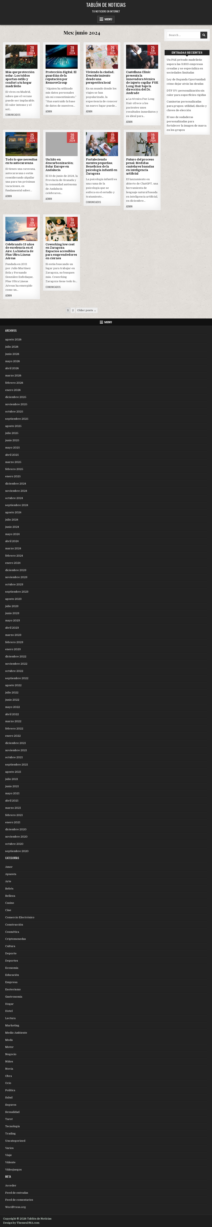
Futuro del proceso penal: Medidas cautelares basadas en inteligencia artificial (140, 166)
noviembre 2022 (16, 663)
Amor (9, 866)
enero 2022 (13, 735)
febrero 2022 (14, 728)
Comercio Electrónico (19, 917)
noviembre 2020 (16, 836)
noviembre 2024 (16, 490)
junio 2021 (12, 786)
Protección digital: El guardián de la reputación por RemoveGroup (61, 77)
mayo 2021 (12, 793)
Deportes (11, 960)
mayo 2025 (12, 447)
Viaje (102, 58)
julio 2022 (11, 692)
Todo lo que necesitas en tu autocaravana (21, 161)
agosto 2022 (13, 685)
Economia (11, 967)
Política (10, 1090)
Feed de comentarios (19, 1199)
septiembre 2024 (16, 505)
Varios (21, 145)
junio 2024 (12, 526)
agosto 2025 (13, 426)
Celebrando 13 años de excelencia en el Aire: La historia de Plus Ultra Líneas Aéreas (19, 251)
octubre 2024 (14, 498)
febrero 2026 (14, 382)
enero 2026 (13, 390)
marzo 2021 (13, 807)
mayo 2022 (12, 707)
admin (49, 111)
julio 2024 (11, 519)
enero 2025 (13, 476)
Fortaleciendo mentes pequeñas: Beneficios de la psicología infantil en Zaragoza (101, 166)
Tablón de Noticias (106, 4)
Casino (9, 902)
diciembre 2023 (15, 570)
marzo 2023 (13, 634)
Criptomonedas (15, 938)
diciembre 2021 (15, 743)
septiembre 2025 (16, 418)
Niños (9, 1061)
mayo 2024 (12, 534)
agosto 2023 (13, 598)
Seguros (10, 1104)
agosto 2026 (13, 339)
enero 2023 (13, 649)
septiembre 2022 (16, 678)
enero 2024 (12, 562)
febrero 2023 (14, 642)
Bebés (9, 888)
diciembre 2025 (15, 397)
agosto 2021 (13, 771)
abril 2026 (12, 368)
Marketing (12, 1025)
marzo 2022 (13, 721)
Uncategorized (21, 58)
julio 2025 (11, 433)
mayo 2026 (12, 361)
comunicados (12, 114)
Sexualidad (12, 1112)
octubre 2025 (14, 411)
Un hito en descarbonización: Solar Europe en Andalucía (59, 164)
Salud (8, 1097)
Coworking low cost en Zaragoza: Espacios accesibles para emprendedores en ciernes (61, 251)
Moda (9, 1039)
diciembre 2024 (15, 483)
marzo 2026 (13, 375)
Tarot (9, 1119)
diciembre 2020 (15, 829)
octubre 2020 (14, 843)
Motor (9, 1047)
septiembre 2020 (17, 851)
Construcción (14, 924)
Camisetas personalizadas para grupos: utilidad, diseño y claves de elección (187, 106)
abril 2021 (11, 800)
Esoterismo (13, 989)
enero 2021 (12, 822)
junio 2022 (12, 699)
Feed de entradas (16, 1192)
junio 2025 (12, 440)
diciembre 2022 (15, 656)
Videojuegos (13, 1169)
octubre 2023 (14, 584)
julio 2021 (11, 779)
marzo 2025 (13, 462)
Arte (8, 881)
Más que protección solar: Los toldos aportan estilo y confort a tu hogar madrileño (19, 79)
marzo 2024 (13, 548)
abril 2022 (12, 714)
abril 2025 (12, 454)
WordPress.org (15, 1207)
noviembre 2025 (16, 404)
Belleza (142, 58)
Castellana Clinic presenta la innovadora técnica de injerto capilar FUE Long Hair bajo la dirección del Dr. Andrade (142, 82)
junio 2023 (12, 613)
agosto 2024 (13, 512)
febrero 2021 (14, 815)
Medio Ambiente (16, 1032)
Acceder (10, 1185)
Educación (12, 974)
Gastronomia (13, 996)
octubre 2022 (14, 671)
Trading (10, 1133)
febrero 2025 (14, 469)
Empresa (142, 145)
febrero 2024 (14, 555)
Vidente (10, 1162)
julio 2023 (11, 606)
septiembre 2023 (16, 591)
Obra (8, 1076)
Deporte (11, 953)
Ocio (8, 1083)
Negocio (10, 1054)
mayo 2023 (12, 620)
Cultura (10, 946)
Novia (9, 1068)
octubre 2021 (14, 757)
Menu (108, 19)
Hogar (9, 1003)
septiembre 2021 (16, 764)
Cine (8, 910)
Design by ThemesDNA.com (21, 1222)
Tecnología (62, 58)
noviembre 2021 (16, 750)
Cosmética (12, 931)
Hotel (9, 1010)
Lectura (10, 1018)
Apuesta (10, 874)
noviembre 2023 (16, 577)
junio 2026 (12, 354)
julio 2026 (11, 346)
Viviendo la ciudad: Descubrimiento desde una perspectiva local (100, 77)
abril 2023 (12, 627)
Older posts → (86, 310)
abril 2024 (12, 541)
